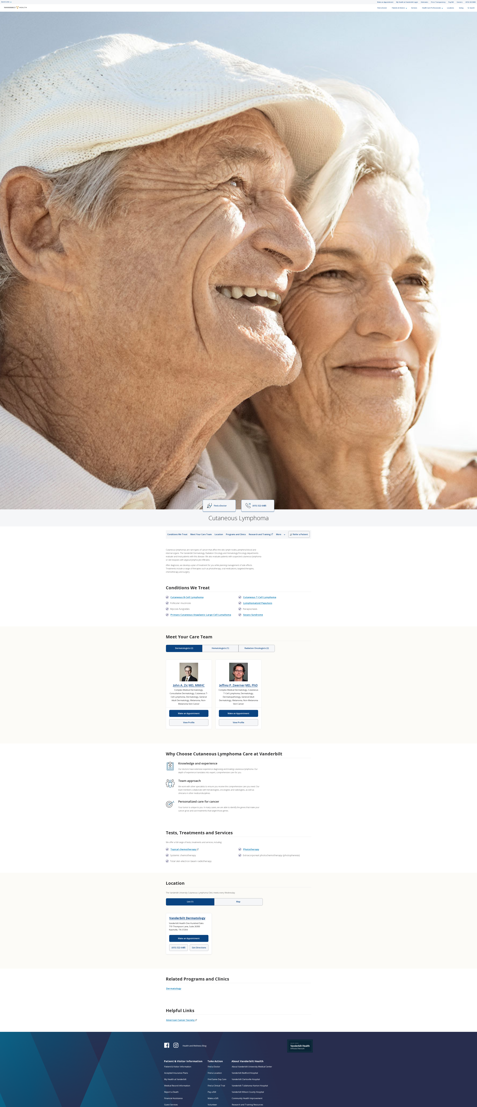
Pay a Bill (212, 1092)
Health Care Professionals (431, 8)
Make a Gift (213, 1098)
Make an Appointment (385, 2)
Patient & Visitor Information (177, 1066)
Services (414, 8)
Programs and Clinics (236, 534)
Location (219, 534)
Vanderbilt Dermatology (187, 918)
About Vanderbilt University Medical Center (252, 1066)
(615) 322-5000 (470, 2)
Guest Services (171, 1104)
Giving (461, 8)
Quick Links (5, 2)
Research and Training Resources (247, 1104)
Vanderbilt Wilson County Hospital (248, 1092)
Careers (460, 2)
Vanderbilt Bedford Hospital (245, 1073)
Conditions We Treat (177, 534)
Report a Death (171, 1092)
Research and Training (259, 534)
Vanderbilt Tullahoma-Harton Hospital (250, 1085)
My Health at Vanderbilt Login (407, 2)
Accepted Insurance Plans (176, 1073)
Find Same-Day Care (217, 1079)
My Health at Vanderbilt (175, 1079)
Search (472, 8)
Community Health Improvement (247, 1098)
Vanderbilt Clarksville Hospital (246, 1079)
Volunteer (212, 1104)
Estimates (424, 2)
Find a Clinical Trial (216, 1085)
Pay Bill (451, 2)
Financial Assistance (173, 1098)
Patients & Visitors (398, 8)
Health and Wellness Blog (194, 1045)
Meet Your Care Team (201, 534)
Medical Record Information (177, 1085)
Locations (450, 8)
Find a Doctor (382, 8)
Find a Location (215, 1073)
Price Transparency (438, 2)
